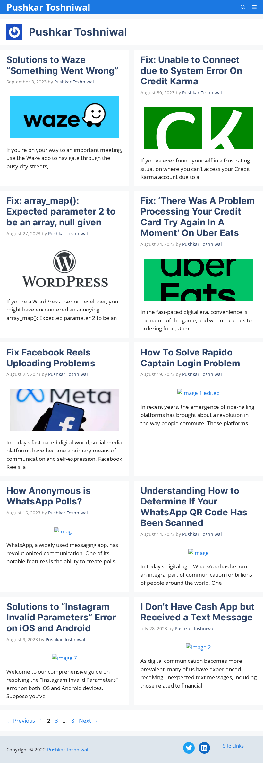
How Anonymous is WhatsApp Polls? (48, 496)
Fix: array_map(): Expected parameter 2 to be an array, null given (60, 211)
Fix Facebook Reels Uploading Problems (50, 358)
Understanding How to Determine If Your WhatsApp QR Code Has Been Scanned (193, 507)
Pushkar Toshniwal (48, 7)
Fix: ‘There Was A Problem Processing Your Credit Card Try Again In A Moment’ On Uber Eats (197, 217)
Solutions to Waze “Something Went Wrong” (62, 65)
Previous (20, 720)
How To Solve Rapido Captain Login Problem (190, 358)
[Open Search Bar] (243, 7)
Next (88, 720)
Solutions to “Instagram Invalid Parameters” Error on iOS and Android (61, 617)
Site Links (233, 745)
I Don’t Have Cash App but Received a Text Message (197, 612)
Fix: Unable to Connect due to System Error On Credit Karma (191, 70)
